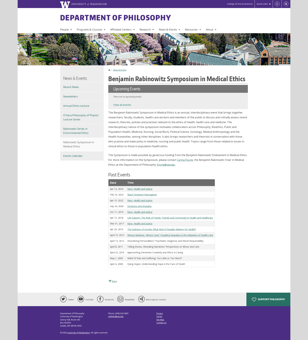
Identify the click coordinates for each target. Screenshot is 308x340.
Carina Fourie (185, 160)
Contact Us (161, 322)
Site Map (160, 319)
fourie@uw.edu (166, 164)
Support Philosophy (271, 299)
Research (145, 29)
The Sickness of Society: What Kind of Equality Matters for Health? (161, 229)
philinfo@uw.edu (116, 316)
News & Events (168, 29)
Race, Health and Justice (139, 188)
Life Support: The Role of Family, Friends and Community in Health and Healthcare (170, 217)
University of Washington (78, 332)
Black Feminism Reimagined (142, 194)
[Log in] (277, 4)
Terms (159, 316)
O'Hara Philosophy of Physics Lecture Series (80, 117)
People (64, 29)
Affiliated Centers (121, 29)
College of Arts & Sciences (240, 4)
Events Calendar (73, 156)
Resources (191, 29)
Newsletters (70, 96)
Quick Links (262, 4)
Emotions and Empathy (139, 206)
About (209, 29)
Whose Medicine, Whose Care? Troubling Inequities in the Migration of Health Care (170, 235)
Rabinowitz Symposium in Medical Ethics (78, 144)
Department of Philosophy (115, 17)
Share (114, 281)
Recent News (71, 87)
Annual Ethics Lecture (76, 106)
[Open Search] (286, 4)
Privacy (159, 313)
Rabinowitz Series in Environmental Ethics (76, 131)
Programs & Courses (89, 29)
